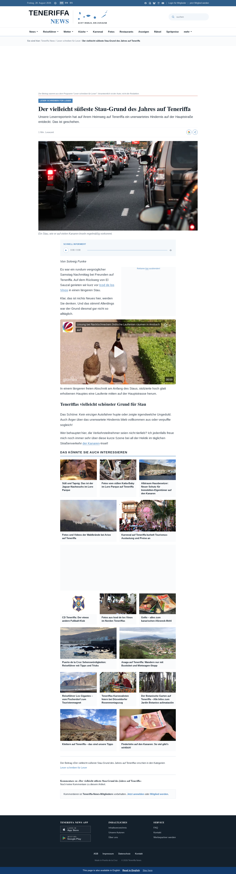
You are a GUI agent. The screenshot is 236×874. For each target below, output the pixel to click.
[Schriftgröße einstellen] (55, 3)
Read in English (131, 870)
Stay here (148, 870)
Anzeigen (143, 31)
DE (61, 3)
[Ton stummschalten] (171, 250)
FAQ (155, 827)
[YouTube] (163, 3)
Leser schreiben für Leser (68, 41)
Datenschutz (124, 854)
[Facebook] (145, 3)
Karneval (98, 31)
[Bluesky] (154, 3)
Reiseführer (49, 31)
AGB (96, 854)
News (32, 31)
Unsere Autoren (116, 832)
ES (71, 3)
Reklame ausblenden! (148, 268)
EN (66, 3)
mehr (187, 31)
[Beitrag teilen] (195, 132)
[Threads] (150, 3)
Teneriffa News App (74, 822)
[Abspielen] (66, 250)
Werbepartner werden (164, 837)
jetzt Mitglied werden (199, 3)
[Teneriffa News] (69, 17)
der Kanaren (91, 443)
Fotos (111, 31)
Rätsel (157, 31)
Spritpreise (172, 31)
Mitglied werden (159, 794)
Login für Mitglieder (177, 3)
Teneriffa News (48, 41)
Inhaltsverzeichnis (118, 827)
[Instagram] (158, 3)
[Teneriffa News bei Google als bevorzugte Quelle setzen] (189, 132)
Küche (82, 31)
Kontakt (157, 832)
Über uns (113, 837)
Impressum (108, 854)
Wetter (67, 31)
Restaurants (126, 31)
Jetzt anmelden (135, 794)
